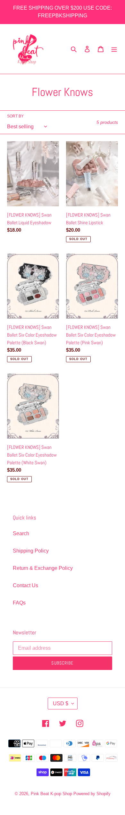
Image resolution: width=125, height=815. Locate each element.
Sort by (15, 116)
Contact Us (25, 585)
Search (21, 533)
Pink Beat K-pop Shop (51, 793)
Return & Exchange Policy (43, 568)
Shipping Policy (31, 550)
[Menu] (114, 49)
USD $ (60, 703)
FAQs (19, 602)
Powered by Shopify (92, 793)
